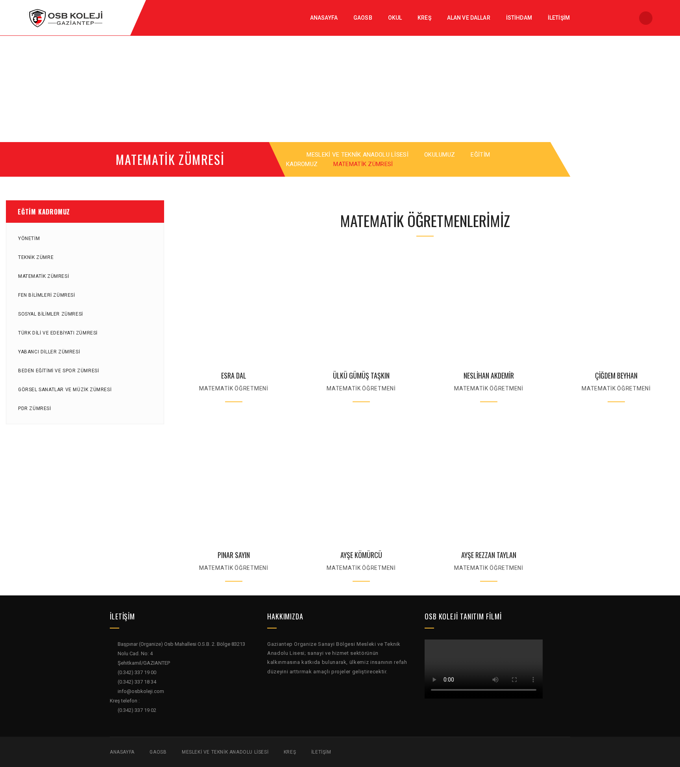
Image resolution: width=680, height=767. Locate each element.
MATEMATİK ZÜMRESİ (43, 276)
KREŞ (290, 752)
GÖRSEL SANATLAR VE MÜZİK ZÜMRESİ (64, 389)
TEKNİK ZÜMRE (36, 257)
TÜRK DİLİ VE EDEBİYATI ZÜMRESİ (58, 333)
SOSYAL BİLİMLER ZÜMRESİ (50, 314)
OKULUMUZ (439, 154)
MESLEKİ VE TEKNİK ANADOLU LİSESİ (357, 154)
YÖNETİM (29, 238)
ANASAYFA (122, 752)
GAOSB (158, 752)
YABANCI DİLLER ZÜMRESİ (49, 352)
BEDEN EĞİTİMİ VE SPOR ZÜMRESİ (58, 370)
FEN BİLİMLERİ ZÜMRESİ (46, 295)
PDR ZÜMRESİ (34, 408)
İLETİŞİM (321, 752)
